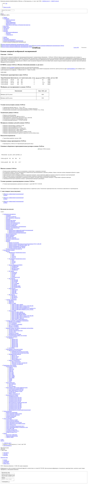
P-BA (13, 260)
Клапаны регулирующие (12, 224)
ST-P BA (14, 262)
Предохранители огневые (12, 395)
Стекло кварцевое (7, 411)
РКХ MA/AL (15, 297)
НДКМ (10, 379)
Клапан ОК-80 (12, 392)
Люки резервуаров (10, 382)
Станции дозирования (11, 299)
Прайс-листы (6, 27)
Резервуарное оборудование (9, 365)
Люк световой (12, 386)
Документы (6, 28)
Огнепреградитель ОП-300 (15, 406)
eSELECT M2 (15, 345)
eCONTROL (12, 348)
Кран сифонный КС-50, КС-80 (16, 390)
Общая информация (10, 22)
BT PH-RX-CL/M (16, 277)
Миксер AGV (15, 357)
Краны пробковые (10, 235)
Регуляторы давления (11, 237)
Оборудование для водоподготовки (14, 349)
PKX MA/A (14, 295)
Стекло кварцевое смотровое (13, 414)
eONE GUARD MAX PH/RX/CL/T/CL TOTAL (22, 309)
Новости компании (10, 19)
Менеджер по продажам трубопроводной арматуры (18, 24)
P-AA (13, 263)
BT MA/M (14, 273)
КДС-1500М (12, 376)
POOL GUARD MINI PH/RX (18, 313)
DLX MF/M (14, 284)
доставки (12, 67)
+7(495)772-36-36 (55, 1)
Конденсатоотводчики (11, 234)
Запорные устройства (11, 216)
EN (6, 3)
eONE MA (14, 291)
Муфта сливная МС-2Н (14, 393)
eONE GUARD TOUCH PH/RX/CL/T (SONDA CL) (24, 308)
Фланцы (8, 241)
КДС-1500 (11, 372)
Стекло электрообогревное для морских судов (17, 427)
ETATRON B (15, 269)
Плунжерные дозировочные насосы (17, 258)
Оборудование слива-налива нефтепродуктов (16, 387)
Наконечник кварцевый (11, 412)
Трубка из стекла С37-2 (11, 432)
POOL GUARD (12, 310)
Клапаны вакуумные (11, 220)
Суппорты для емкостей (17, 364)
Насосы (8, 251)
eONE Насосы (12, 288)
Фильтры (8, 240)
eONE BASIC (15, 289)
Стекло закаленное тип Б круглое (14, 422)
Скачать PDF (76, 47)
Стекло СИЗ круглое (11, 424)
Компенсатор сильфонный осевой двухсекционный (21, 230)
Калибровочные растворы (15, 334)
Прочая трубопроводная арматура (14, 248)
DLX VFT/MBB (15, 283)
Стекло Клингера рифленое (12, 421)
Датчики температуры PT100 (15, 330)
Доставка (5, 29)
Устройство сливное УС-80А (15, 391)
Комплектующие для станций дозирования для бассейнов (19, 328)
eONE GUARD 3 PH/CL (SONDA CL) (20, 307)
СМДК (10, 380)
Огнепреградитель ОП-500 (15, 403)
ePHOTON (11, 302)
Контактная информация (12, 32)
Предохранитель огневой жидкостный (18, 402)
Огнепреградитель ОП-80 (15, 401)
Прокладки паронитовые (12, 436)
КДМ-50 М (11, 369)
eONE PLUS (14, 293)
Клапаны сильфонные (11, 225)
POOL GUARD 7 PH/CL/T (18, 318)
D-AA (13, 253)
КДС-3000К (11, 377)
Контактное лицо (6, 472)
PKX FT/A (14, 298)
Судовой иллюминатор (11, 429)
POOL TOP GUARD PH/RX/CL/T (19, 319)
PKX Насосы (12, 294)
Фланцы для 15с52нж (14, 242)
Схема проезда (9, 34)
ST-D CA (14, 257)
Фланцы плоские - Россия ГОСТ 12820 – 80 (19, 245)
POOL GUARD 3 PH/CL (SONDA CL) (20, 317)
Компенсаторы (9, 229)
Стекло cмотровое (7, 418)
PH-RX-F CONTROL (14, 326)
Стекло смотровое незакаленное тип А (15, 426)
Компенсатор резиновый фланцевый (17, 232)
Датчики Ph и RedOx (14, 329)
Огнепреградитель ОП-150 (15, 400)
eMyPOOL (11, 300)
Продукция (6, 26)
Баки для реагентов (16, 361)
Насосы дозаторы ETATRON (15, 265)
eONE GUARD (12, 303)
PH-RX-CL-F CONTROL (15, 322)
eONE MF (14, 292)
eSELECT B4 (15, 343)
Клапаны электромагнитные (12, 227)
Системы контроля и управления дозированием (17, 320)
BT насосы (11, 271)
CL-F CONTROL (13, 323)
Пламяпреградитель (13, 396)
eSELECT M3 (15, 346)
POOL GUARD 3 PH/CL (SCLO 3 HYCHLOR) (22, 315)
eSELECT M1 (15, 344)
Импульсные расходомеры (15, 350)
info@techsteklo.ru (71, 68)
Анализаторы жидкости (11, 336)
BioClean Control (15, 268)
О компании (6, 18)
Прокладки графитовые (11, 434)
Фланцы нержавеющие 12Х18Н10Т (17, 246)
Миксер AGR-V (15, 356)
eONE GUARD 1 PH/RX (17, 304)
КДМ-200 (11, 371)
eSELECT (11, 338)
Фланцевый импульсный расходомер (20, 352)
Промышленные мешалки (15, 354)
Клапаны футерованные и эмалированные (13, 40)
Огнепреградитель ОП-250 (15, 398)
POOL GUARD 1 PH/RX (17, 312)
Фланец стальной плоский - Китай (17, 247)
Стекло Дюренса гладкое (12, 419)
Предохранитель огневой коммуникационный (20, 409)
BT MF (13, 276)
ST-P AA (14, 261)
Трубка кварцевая (10, 417)
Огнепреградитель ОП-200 (15, 405)
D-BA (13, 255)
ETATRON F (15, 267)
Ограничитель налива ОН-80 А (16, 388)
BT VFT (13, 274)
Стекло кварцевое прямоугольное (14, 413)
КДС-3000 (11, 374)
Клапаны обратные (10, 221)
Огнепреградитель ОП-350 (15, 397)
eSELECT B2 (15, 340)
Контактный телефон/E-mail (8, 475)
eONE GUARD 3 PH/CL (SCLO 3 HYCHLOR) (22, 305)
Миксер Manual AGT (16, 359)
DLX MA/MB (15, 281)
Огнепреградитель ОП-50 (15, 408)
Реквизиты (8, 21)
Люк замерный (12, 383)
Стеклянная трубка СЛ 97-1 (12, 431)
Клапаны (8, 219)
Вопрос (3, 477)
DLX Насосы (12, 278)
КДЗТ (10, 381)
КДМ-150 (11, 370)
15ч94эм (5, 198)
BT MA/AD (14, 272)
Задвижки (8, 215)
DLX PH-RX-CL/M (16, 287)
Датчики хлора (12, 331)
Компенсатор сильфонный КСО (16, 231)
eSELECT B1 (15, 339)
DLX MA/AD (15, 279)
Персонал (8, 33)
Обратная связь (4, 457)
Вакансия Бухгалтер (11, 23)
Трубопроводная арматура (9, 39)
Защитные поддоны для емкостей (19, 362)
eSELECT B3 (15, 341)
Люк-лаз (11, 385)
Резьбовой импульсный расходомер (20, 351)
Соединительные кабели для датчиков (18, 335)
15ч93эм (5, 195)
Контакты (5, 31)
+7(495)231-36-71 (46, 1)
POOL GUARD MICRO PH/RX (19, 314)
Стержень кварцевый (11, 416)
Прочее (5, 433)
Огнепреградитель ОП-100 (15, 407)
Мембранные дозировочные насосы (17, 252)
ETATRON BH (15, 266)
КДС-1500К (11, 375)
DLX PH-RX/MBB (16, 286)
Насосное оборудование (9, 250)
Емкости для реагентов (14, 360)
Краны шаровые (10, 236)
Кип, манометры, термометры (13, 217)
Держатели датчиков (13, 333)
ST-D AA (14, 256)
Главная (5, 17)
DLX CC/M (14, 282)
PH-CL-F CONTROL (14, 325)
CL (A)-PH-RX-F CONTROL (15, 324)
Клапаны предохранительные (13, 222)
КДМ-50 (11, 367)
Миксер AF (14, 355)
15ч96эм (5, 202)
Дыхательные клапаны (11, 366)
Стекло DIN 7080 (10, 428)
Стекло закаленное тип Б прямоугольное (15, 423)
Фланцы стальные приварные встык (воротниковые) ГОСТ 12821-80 (25, 243)
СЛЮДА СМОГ (10, 437)
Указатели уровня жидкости (12, 238)
